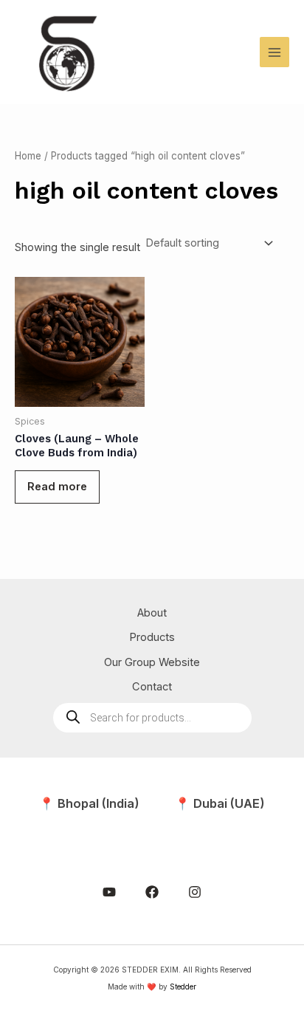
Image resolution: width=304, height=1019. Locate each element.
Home (28, 156)
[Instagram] (194, 892)
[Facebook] (152, 892)
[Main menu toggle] (274, 51)
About (152, 613)
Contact (152, 686)
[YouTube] (109, 892)
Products (152, 637)
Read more (57, 486)
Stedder (183, 986)
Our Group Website (152, 662)
